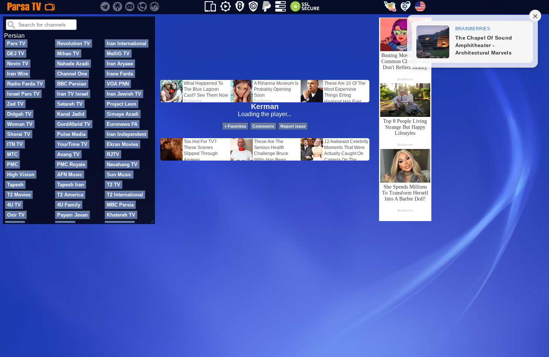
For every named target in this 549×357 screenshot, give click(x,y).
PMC (12, 164)
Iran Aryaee (120, 63)
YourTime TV (72, 144)
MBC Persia (120, 205)
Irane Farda (120, 74)
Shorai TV (18, 134)
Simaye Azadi (123, 114)
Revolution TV (73, 43)
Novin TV (17, 63)
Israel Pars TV (23, 94)
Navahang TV (122, 164)
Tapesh (15, 184)
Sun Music (119, 174)
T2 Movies (19, 195)
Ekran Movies (122, 144)
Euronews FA (122, 124)
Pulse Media (71, 134)
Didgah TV (19, 114)
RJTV (113, 154)
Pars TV (16, 43)
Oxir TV (16, 215)
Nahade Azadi (73, 63)
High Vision (20, 174)
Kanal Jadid (70, 114)
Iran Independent (126, 134)
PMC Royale (71, 164)
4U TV (14, 205)
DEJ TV (15, 53)
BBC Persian (71, 84)
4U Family (68, 205)
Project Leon (121, 104)
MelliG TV (118, 53)
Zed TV (15, 104)
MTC (12, 154)
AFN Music (69, 174)
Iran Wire (17, 74)
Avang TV (68, 154)
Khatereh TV (121, 215)
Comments (263, 126)
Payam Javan (72, 215)
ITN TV (15, 144)
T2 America (70, 195)
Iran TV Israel (72, 94)
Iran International (126, 43)
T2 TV (113, 184)
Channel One (72, 74)
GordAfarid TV (73, 124)
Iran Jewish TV (124, 94)
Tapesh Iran (70, 184)
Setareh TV (70, 104)
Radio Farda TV (25, 84)
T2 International (125, 195)
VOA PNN (118, 84)
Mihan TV (68, 53)
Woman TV (19, 124)
